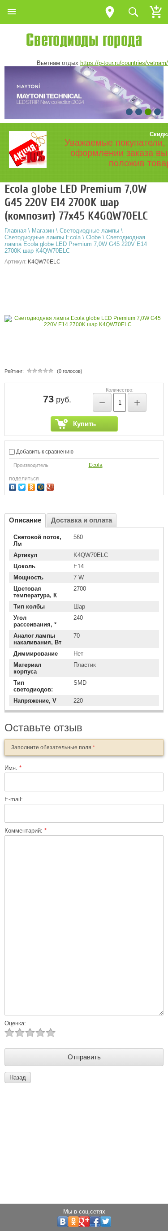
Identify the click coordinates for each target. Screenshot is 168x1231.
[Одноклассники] (32, 486)
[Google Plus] (51, 486)
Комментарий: (25, 830)
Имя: (13, 768)
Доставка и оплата (81, 520)
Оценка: (15, 1023)
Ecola (96, 465)
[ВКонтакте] (13, 486)
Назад (17, 1077)
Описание (25, 520)
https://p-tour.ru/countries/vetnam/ (124, 63)
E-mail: (13, 799)
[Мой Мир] (42, 486)
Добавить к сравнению (44, 452)
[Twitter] (23, 486)
